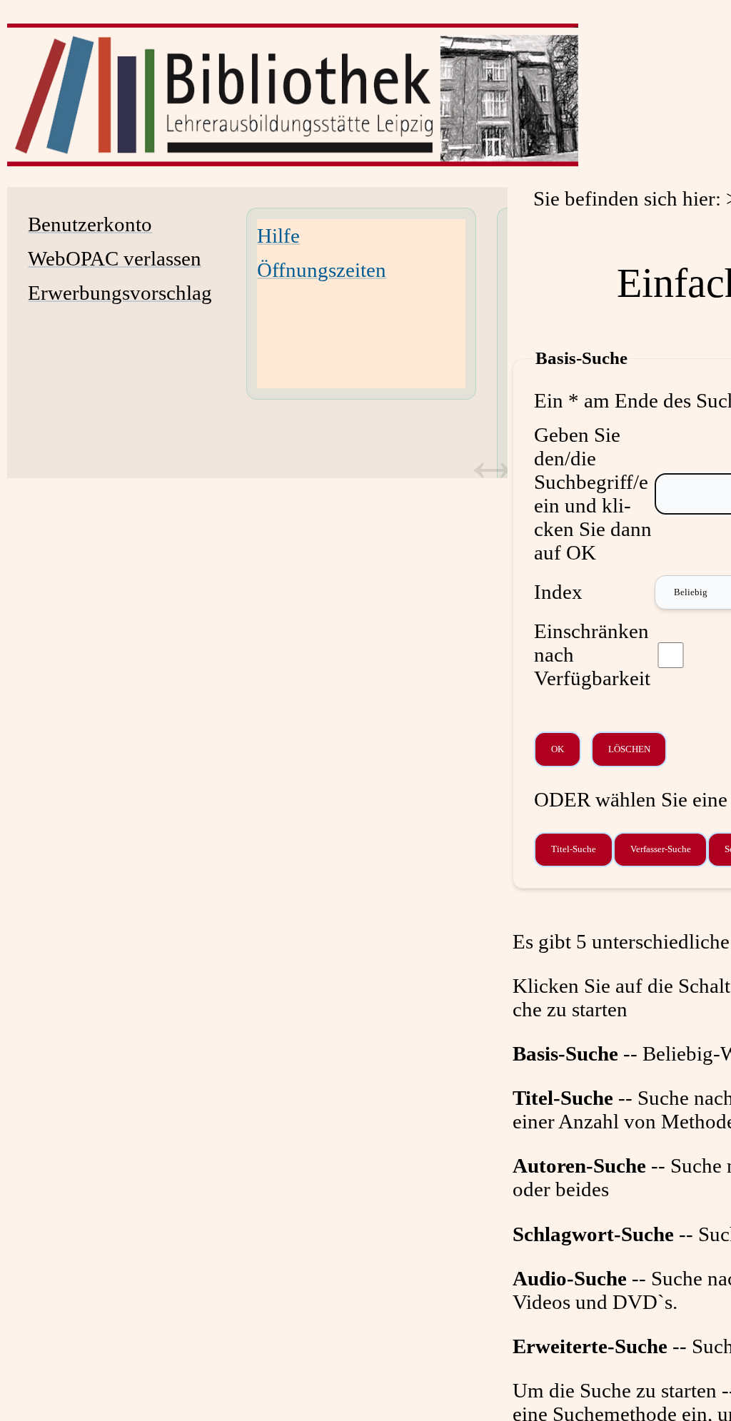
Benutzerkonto (90, 224)
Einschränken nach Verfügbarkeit (592, 654)
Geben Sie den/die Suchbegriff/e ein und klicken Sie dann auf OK (593, 493)
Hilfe (278, 235)
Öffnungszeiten (321, 269)
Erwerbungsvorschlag (120, 292)
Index (558, 591)
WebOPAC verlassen (114, 258)
